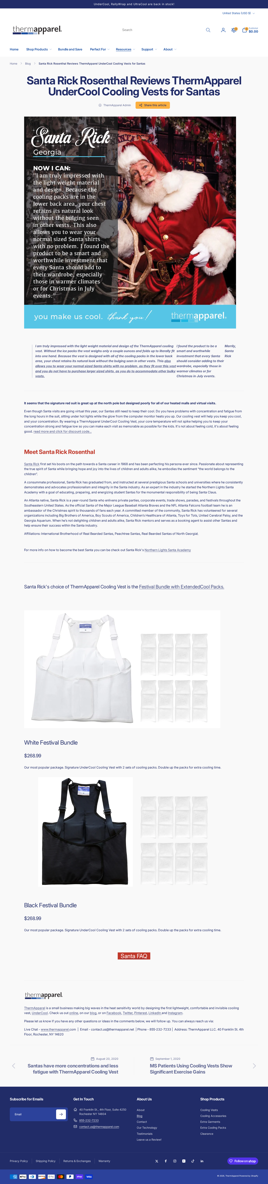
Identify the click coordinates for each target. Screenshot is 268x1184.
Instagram (175, 1013)
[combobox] (166, 30)
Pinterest (140, 1013)
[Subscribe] (61, 1114)
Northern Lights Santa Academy (168, 550)
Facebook (114, 1013)
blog (93, 1013)
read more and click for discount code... (63, 431)
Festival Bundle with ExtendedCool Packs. (181, 587)
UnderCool (40, 1013)
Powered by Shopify (248, 1176)
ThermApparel (34, 1008)
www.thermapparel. (55, 1029)
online (73, 1013)
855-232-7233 (89, 1120)
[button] (250, 30)
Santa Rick (31, 464)
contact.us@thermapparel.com (99, 1126)
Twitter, (128, 1013)
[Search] (208, 30)
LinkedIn (155, 1013)
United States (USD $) (236, 13)
